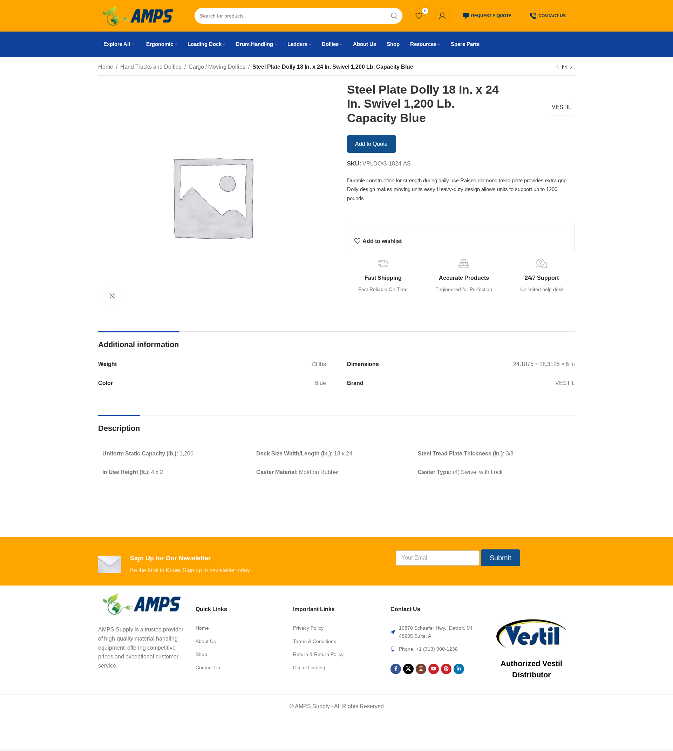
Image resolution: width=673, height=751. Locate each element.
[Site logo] (137, 15)
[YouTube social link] (433, 669)
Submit (500, 558)
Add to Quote (371, 144)
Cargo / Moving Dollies (217, 67)
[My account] (442, 16)
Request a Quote (491, 15)
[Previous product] (557, 67)
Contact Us (552, 15)
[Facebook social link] (395, 669)
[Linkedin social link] (459, 669)
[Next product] (571, 67)
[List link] (239, 628)
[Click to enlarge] (112, 296)
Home (105, 67)
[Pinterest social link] (446, 669)
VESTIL (561, 107)
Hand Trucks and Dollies (151, 67)
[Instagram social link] (421, 669)
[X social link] (408, 669)
